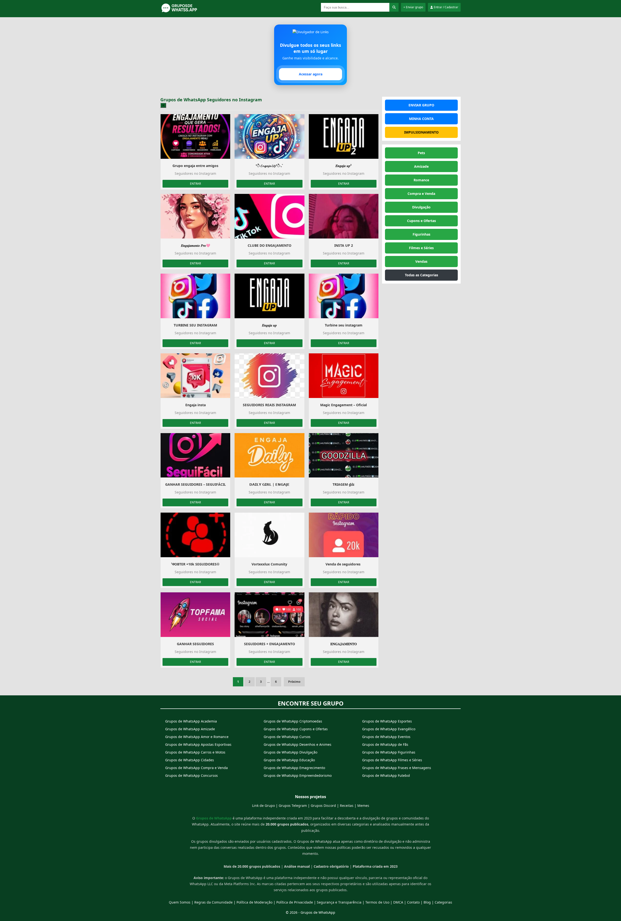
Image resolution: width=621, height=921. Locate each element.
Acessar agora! (310, 486)
